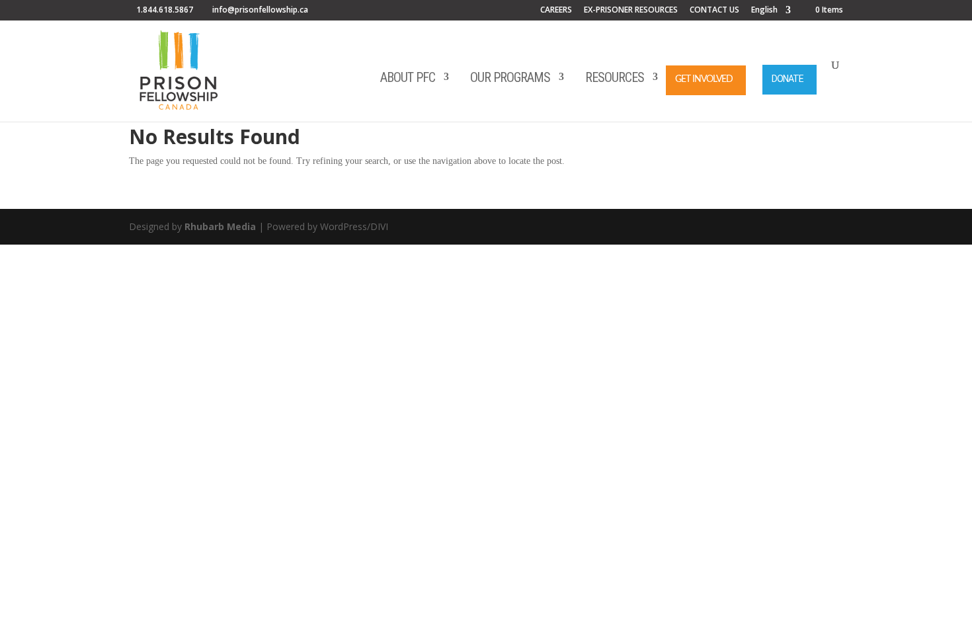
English (764, 10)
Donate (787, 78)
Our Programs (510, 77)
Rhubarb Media (220, 226)
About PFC (407, 77)
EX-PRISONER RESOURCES (631, 10)
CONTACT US (714, 10)
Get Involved (704, 79)
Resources (614, 77)
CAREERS (556, 10)
